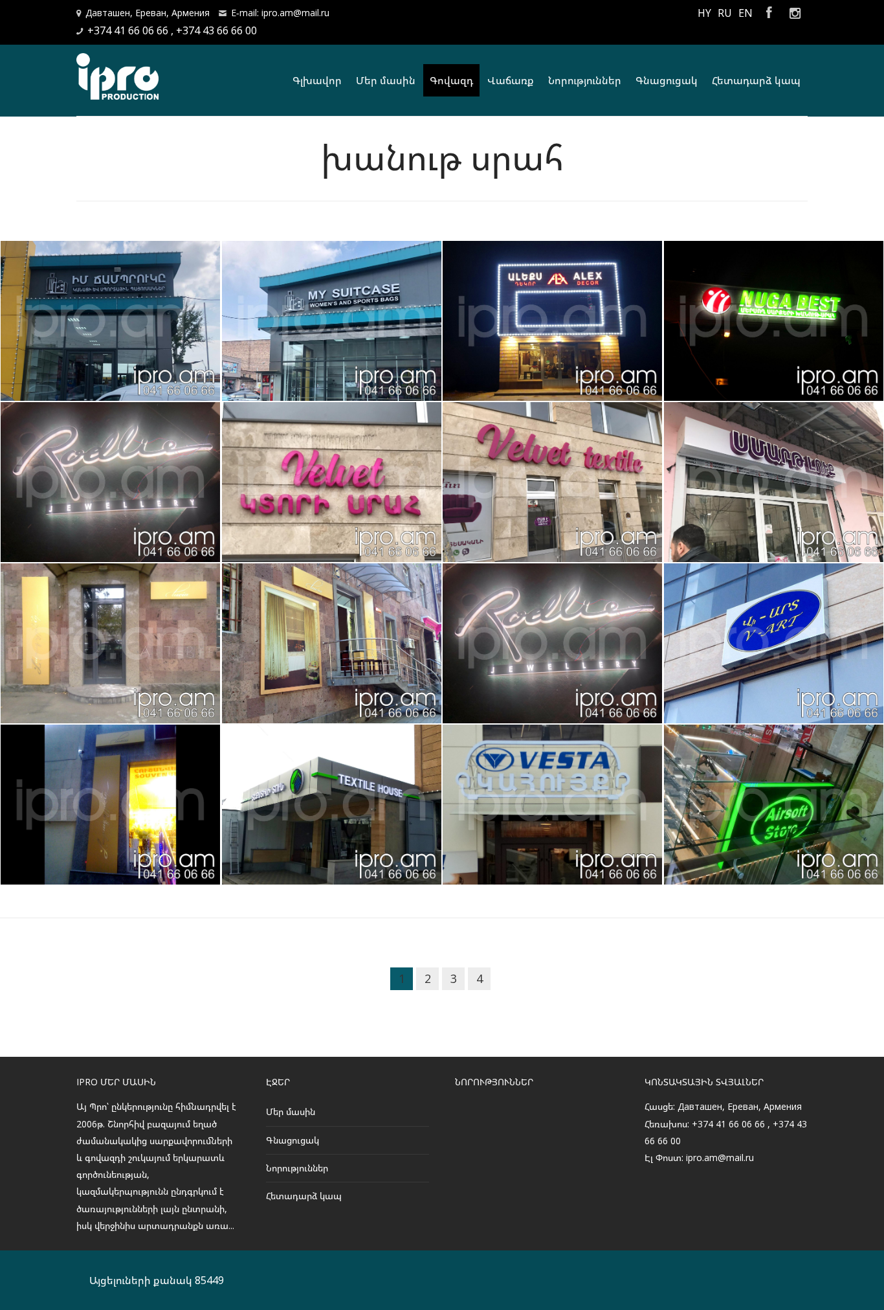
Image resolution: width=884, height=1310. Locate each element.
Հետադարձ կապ (756, 80)
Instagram (795, 13)
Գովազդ (451, 80)
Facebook (769, 13)
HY (704, 13)
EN (745, 13)
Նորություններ (584, 80)
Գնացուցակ (666, 80)
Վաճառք (510, 80)
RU (725, 13)
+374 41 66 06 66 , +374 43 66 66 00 (172, 30)
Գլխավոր (317, 80)
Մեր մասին (385, 80)
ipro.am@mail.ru (720, 1157)
